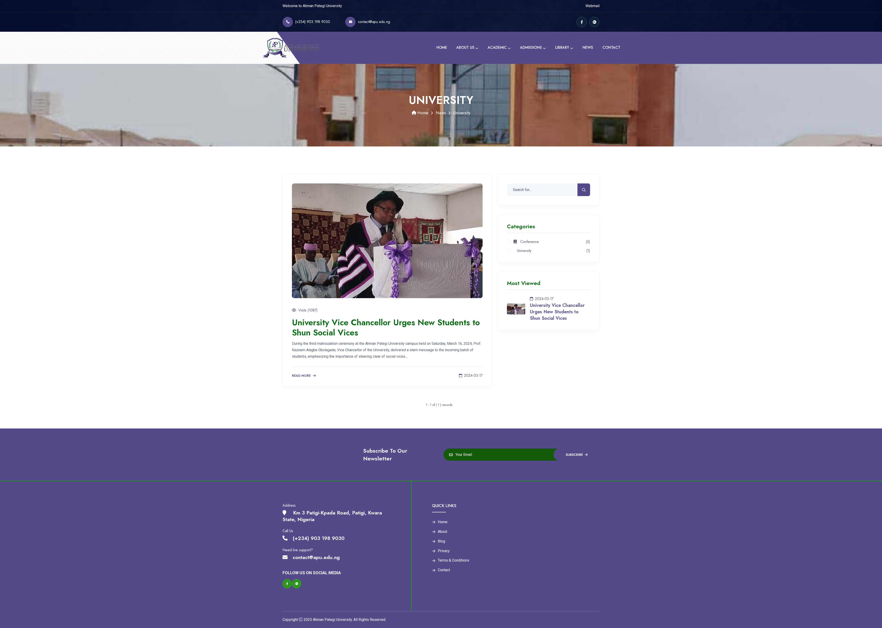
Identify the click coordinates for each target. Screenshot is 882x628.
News (587, 47)
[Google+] (594, 22)
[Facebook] (582, 22)
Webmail (592, 6)
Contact (611, 47)
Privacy (444, 551)
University (522, 251)
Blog (441, 541)
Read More (302, 376)
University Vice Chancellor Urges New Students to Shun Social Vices (386, 327)
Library (562, 47)
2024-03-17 (473, 375)
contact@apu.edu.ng (374, 21)
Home (441, 47)
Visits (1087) (308, 310)
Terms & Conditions (453, 560)
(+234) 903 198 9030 (312, 21)
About (442, 532)
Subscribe (574, 454)
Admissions (531, 47)
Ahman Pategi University (332, 619)
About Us (465, 47)
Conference (528, 242)
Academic (497, 47)
